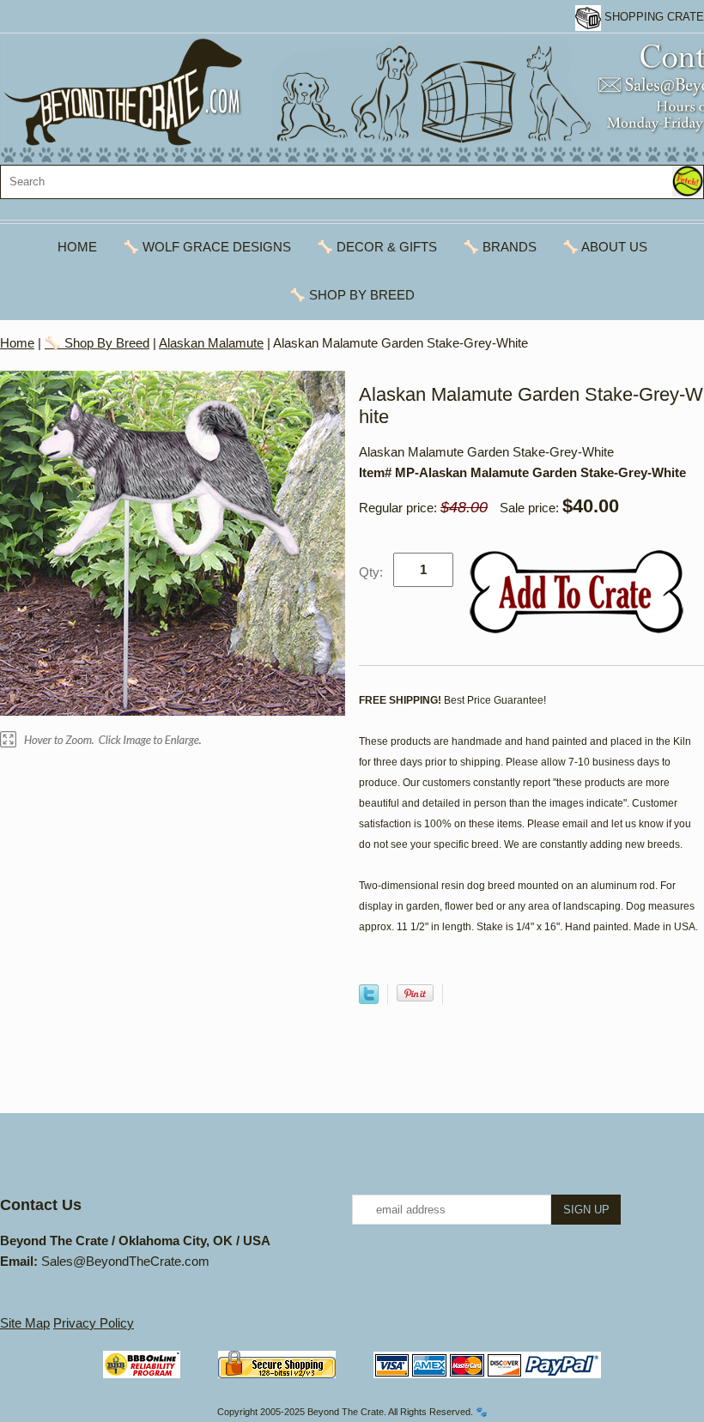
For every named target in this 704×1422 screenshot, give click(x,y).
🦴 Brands (500, 246)
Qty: (371, 572)
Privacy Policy (93, 1323)
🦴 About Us (604, 246)
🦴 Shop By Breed (352, 294)
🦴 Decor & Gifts (377, 246)
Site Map (25, 1323)
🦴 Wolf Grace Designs (207, 246)
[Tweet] (369, 999)
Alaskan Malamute (211, 343)
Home (77, 246)
